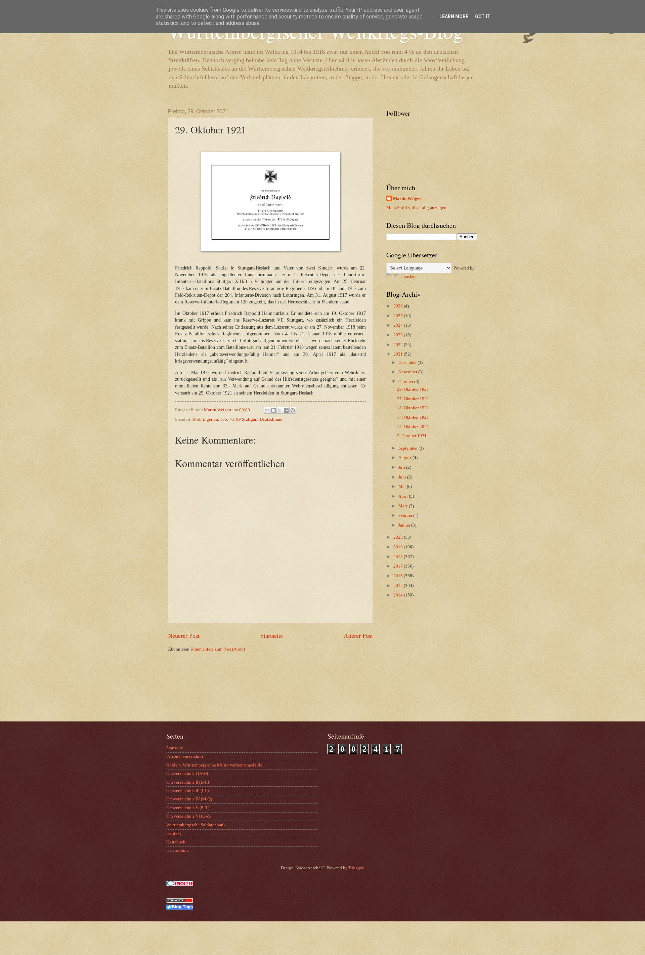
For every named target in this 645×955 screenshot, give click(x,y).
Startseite (271, 635)
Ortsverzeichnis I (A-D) (187, 773)
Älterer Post (358, 635)
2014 (398, 595)
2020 (398, 537)
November (408, 372)
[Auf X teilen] (279, 410)
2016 (398, 576)
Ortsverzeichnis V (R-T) (187, 807)
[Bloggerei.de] (179, 884)
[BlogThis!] (273, 410)
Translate (408, 276)
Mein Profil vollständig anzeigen (416, 207)
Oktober (406, 381)
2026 (398, 306)
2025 (398, 316)
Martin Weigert (408, 198)
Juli (402, 467)
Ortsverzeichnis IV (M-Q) (189, 799)
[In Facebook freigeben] (286, 410)
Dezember (408, 362)
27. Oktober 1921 (413, 399)
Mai (402, 486)
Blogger (356, 868)
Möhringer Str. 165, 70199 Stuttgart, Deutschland (238, 419)
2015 (398, 585)
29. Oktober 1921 (413, 389)
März (403, 506)
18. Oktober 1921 (413, 408)
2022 (398, 344)
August (405, 457)
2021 (398, 354)
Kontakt (173, 833)
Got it (482, 16)
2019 (398, 547)
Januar (404, 525)
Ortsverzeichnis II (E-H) (187, 782)
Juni (402, 477)
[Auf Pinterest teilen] (292, 410)
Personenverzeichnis (185, 756)
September (408, 448)
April (403, 496)
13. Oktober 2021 (413, 426)
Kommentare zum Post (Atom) (217, 649)
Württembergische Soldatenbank (196, 825)
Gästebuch (175, 842)
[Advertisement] (428, 668)
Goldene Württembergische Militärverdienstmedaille (214, 765)
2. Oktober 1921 (412, 435)
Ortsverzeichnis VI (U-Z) (188, 816)
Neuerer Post (184, 635)
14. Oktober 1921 (413, 417)
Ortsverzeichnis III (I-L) (187, 790)
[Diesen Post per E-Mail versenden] (267, 410)
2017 (398, 566)
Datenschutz (177, 850)
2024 (398, 325)
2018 (398, 556)
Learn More (453, 16)
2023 (398, 335)
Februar (405, 515)
